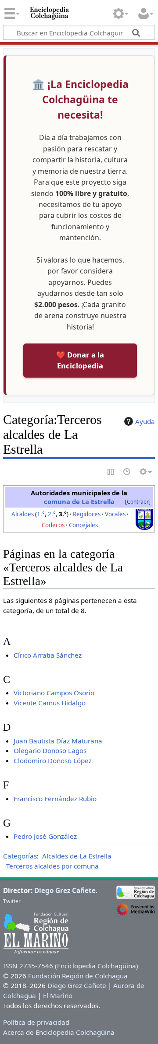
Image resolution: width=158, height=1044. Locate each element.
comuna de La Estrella (79, 501)
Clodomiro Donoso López (53, 760)
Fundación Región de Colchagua (78, 975)
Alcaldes (22, 514)
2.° (52, 514)
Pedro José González (45, 836)
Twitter (12, 901)
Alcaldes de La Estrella (76, 855)
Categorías (20, 855)
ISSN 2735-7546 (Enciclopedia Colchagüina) (70, 965)
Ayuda (145, 421)
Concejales (83, 525)
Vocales (115, 514)
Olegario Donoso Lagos (50, 750)
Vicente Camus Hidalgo (50, 702)
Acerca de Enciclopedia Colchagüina (59, 1032)
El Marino (57, 995)
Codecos (53, 525)
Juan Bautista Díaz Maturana (58, 740)
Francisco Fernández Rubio (55, 798)
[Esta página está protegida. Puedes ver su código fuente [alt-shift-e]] (111, 472)
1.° (41, 514)
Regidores (87, 514)
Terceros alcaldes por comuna (52, 866)
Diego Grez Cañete (65, 890)
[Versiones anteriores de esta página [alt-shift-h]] (127, 472)
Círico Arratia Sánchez (48, 655)
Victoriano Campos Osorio (54, 692)
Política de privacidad (36, 1022)
